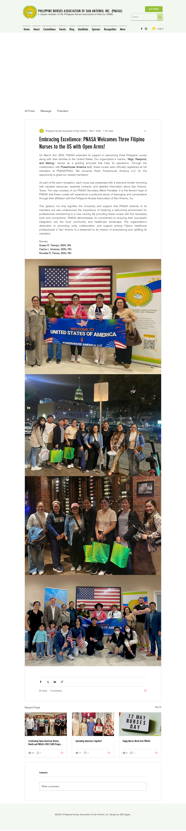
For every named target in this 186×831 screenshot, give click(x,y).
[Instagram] (146, 28)
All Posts (30, 111)
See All (158, 707)
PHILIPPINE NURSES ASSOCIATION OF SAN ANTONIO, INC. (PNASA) (80, 11)
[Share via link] (62, 681)
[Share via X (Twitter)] (47, 681)
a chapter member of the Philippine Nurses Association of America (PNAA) (75, 14)
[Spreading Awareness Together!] (93, 724)
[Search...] (160, 16)
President (62, 111)
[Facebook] (141, 28)
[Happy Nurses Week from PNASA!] (140, 724)
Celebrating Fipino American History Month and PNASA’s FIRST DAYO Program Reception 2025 (45, 742)
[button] (83, 28)
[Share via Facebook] (40, 681)
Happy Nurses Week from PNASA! (136, 741)
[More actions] (145, 131)
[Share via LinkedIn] (54, 681)
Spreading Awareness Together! (89, 741)
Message (46, 111)
